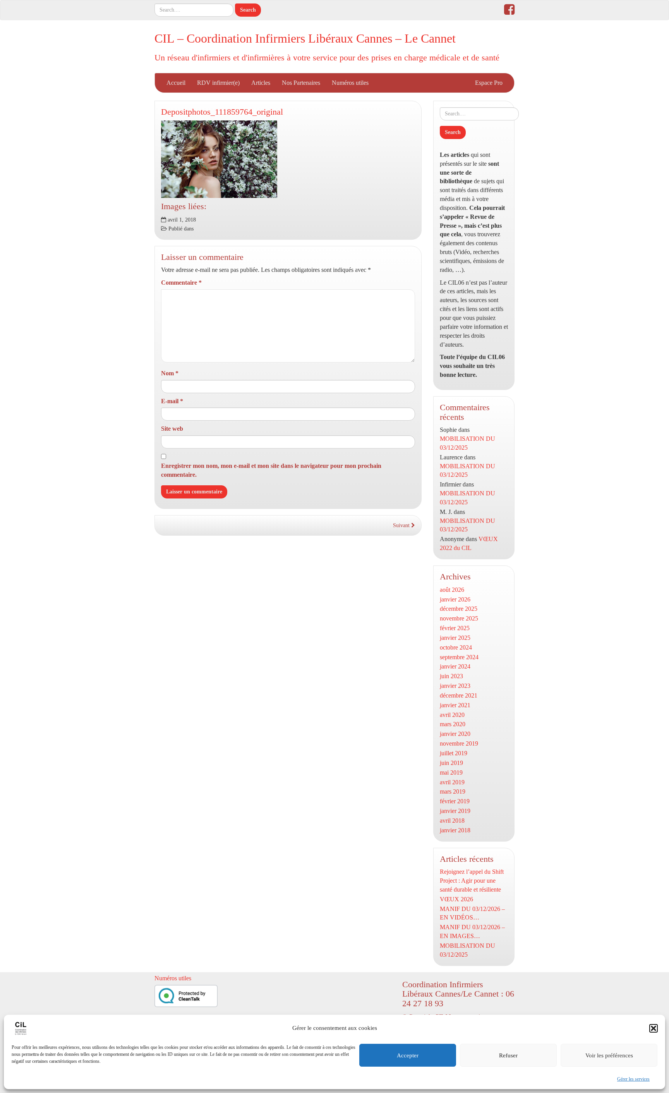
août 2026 (452, 589)
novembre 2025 (459, 618)
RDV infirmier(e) (218, 82)
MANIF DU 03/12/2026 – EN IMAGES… (472, 931)
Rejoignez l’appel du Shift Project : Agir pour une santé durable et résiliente (472, 880)
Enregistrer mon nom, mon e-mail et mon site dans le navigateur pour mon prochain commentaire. (271, 470)
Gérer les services (633, 1079)
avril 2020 (452, 714)
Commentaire (181, 282)
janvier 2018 (455, 830)
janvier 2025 (455, 637)
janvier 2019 (455, 811)
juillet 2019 (453, 753)
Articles (260, 82)
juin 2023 (451, 676)
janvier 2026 (455, 599)
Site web (172, 428)
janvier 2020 (455, 733)
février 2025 (455, 628)
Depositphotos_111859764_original (222, 112)
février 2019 (455, 801)
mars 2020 (452, 724)
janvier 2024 (455, 666)
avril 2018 (452, 820)
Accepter (408, 1055)
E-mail (172, 401)
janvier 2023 (455, 685)
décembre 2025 (458, 608)
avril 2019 (452, 782)
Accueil (175, 82)
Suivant (402, 525)
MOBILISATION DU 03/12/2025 (467, 950)
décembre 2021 (458, 695)
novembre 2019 (459, 743)
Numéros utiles (350, 82)
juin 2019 (451, 763)
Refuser (508, 1055)
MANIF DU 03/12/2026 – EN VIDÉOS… (472, 913)
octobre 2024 (456, 647)
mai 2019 (451, 772)
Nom (169, 373)
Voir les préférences (609, 1055)
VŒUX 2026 (456, 899)
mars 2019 (452, 791)
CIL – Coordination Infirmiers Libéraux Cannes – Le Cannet (305, 38)
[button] (653, 1028)
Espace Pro (489, 82)
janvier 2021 (455, 705)
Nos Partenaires (301, 82)
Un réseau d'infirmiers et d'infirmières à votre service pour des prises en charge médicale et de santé (326, 57)
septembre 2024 (459, 657)
